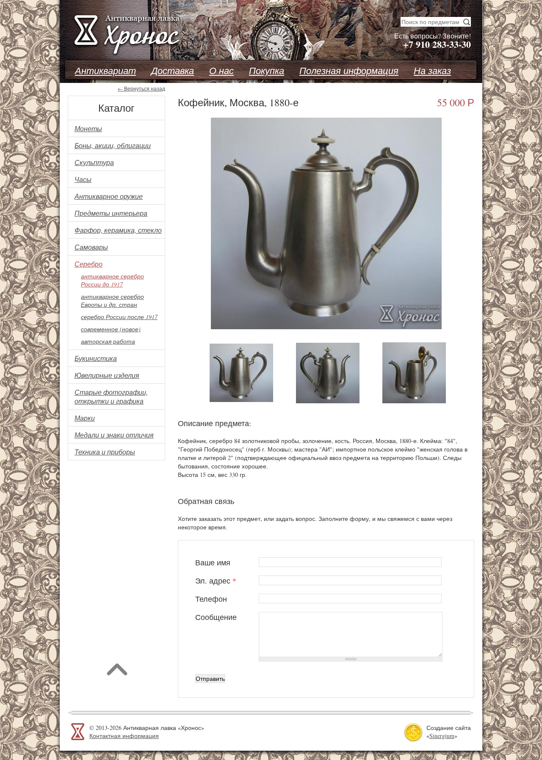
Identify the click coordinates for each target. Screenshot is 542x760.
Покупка (266, 70)
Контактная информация (124, 736)
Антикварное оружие (109, 196)
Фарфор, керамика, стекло (118, 230)
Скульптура (94, 162)
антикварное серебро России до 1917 (112, 280)
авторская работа (108, 341)
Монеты (88, 128)
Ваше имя (212, 562)
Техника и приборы (105, 451)
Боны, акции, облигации (113, 145)
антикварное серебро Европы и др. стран (112, 300)
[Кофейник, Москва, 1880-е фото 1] (326, 327)
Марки (85, 417)
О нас (221, 70)
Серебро (88, 263)
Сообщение (216, 617)
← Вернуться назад (141, 88)
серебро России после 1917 (119, 317)
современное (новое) (111, 329)
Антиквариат (105, 70)
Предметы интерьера (111, 213)
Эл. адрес (215, 581)
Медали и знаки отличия (114, 434)
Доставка (172, 70)
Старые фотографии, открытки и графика (111, 396)
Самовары (91, 246)
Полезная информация (348, 70)
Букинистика (96, 358)
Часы (83, 179)
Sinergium (441, 736)
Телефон (211, 599)
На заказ (432, 70)
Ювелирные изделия (107, 375)
